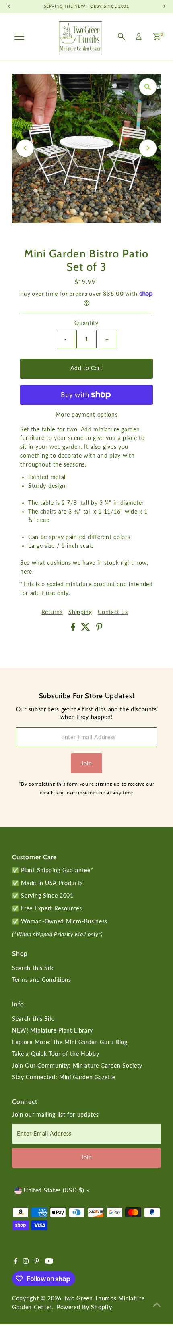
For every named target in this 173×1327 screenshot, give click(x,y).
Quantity (86, 323)
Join (86, 763)
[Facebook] (15, 1261)
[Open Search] (121, 36)
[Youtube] (49, 1261)
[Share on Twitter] (86, 629)
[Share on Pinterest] (99, 629)
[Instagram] (26, 1261)
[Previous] (25, 148)
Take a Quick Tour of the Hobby (55, 1054)
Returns (52, 612)
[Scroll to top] (157, 1305)
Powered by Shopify (84, 1307)
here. (26, 571)
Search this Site (33, 968)
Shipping (80, 612)
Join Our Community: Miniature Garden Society (77, 1065)
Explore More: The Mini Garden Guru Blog (70, 1042)
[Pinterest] (37, 1261)
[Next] (148, 148)
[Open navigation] (19, 37)
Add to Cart (86, 368)
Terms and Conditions (41, 980)
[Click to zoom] (148, 87)
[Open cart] (156, 36)
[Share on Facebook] (74, 629)
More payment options (87, 414)
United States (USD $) (54, 1190)
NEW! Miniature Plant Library (52, 1030)
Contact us (113, 612)
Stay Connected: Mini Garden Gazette (63, 1077)
